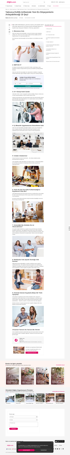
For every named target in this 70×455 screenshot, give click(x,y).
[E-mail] (9, 32)
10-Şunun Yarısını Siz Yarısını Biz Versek (52, 61)
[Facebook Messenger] (9, 29)
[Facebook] (9, 25)
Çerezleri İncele (44, 450)
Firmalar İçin (63, 2)
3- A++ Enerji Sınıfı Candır (50, 34)
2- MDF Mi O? (48, 31)
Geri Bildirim (69, 228)
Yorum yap (14, 428)
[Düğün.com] (11, 2)
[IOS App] (60, 441)
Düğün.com (7, 9)
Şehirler (55, 445)
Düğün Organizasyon (13, 9)
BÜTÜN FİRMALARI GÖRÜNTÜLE (58, 391)
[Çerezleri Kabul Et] (52, 442)
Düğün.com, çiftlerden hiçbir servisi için (28, 88)
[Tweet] (9, 27)
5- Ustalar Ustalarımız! (49, 41)
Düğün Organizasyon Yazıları (22, 9)
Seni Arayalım (28, 86)
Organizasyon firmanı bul (32, 352)
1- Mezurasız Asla (49, 28)
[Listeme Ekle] (9, 34)
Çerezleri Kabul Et (26, 450)
